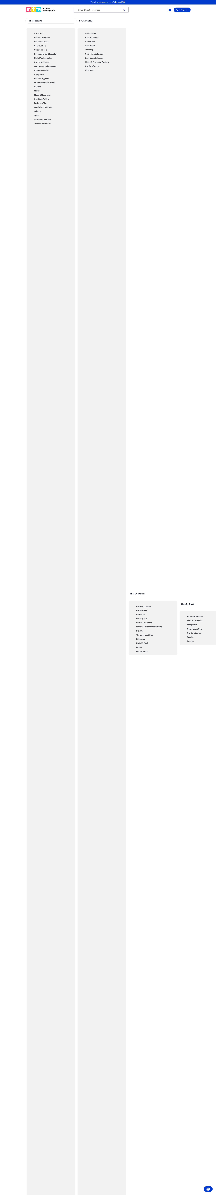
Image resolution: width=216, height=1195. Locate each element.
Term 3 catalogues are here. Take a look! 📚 (108, 2)
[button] (208, 1189)
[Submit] (124, 9)
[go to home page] (40, 9)
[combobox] (101, 9)
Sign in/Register (182, 10)
